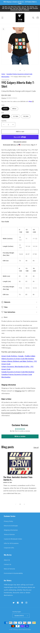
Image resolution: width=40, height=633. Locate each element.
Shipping (3, 98)
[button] (2, 18)
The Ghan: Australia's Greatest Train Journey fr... (17, 478)
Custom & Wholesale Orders (13, 539)
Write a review (20, 436)
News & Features (9, 569)
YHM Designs (15, 629)
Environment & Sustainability (11, 413)
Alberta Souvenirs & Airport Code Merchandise (17, 359)
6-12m (5, 116)
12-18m (15, 116)
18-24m (25, 116)
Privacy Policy (8, 521)
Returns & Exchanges (11, 525)
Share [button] (5, 317)
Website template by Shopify (25, 629)
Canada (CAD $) (19, 615)
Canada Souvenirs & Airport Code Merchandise (17, 372)
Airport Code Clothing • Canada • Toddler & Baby (18, 356)
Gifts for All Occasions (11, 543)
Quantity (3, 120)
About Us (7, 560)
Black (5, 108)
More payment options (20, 141)
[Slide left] (16, 70)
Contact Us (7, 564)
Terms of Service (9, 534)
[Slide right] (24, 70)
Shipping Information (11, 530)
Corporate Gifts (9, 548)
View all (36, 447)
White (14, 108)
